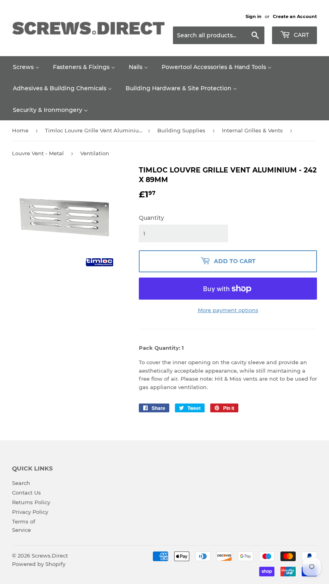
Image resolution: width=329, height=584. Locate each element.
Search (21, 483)
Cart (300, 35)
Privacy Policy (30, 512)
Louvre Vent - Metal (38, 153)
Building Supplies (181, 130)
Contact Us (26, 492)
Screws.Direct (50, 555)
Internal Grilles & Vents (252, 130)
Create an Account (295, 16)
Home (20, 130)
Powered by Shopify (38, 564)
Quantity (151, 217)
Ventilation (94, 153)
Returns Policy (31, 502)
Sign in (254, 16)
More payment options (228, 310)
